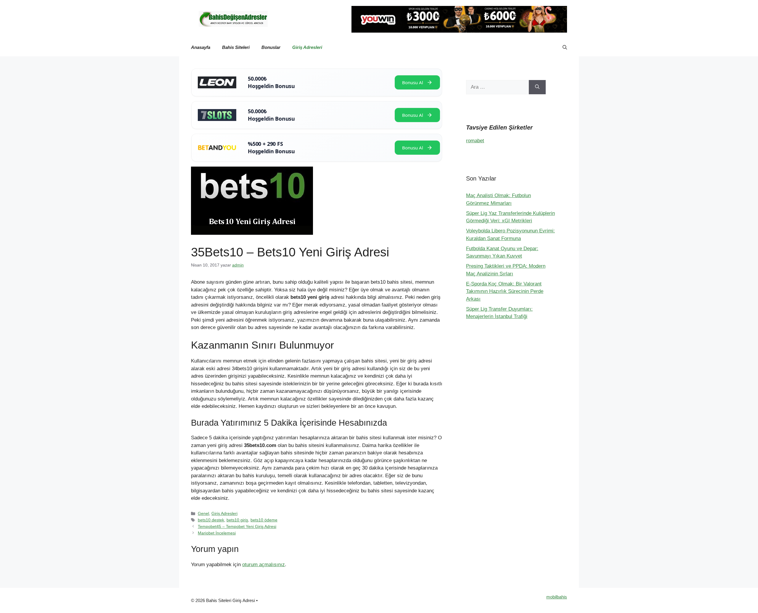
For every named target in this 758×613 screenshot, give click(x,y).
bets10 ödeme (263, 520)
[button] (565, 47)
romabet (475, 140)
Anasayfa (200, 47)
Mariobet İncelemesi (217, 533)
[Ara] (537, 87)
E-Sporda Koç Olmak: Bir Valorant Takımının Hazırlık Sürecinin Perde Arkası (504, 291)
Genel (203, 513)
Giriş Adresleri (307, 47)
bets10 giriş (237, 520)
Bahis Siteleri (236, 47)
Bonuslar (270, 47)
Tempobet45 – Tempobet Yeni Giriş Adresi (237, 526)
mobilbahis (556, 596)
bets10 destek (211, 520)
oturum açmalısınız (263, 564)
